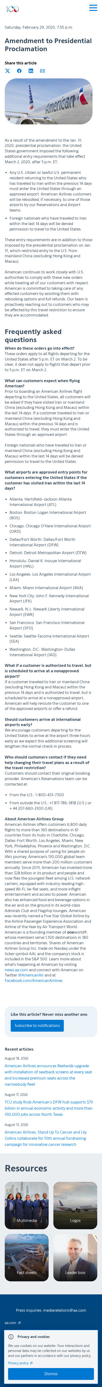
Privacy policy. (19, 1363)
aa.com (11, 1323)
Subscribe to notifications (37, 1025)
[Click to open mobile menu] (93, 9)
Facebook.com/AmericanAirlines (33, 980)
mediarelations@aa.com (64, 1310)
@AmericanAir (31, 975)
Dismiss (51, 1374)
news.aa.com (16, 970)
